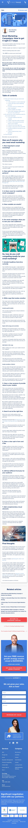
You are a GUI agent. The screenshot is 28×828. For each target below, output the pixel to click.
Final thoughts (8, 134)
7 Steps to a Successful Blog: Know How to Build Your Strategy (13, 598)
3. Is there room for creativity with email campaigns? (16, 107)
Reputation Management (7, 760)
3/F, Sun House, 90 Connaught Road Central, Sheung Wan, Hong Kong (9, 776)
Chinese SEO (5, 765)
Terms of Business (6, 821)
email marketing (10, 575)
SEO (3, 752)
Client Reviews (18, 760)
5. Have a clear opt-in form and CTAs (16, 126)
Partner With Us (5, 767)
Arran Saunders (13, 30)
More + (3, 770)
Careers (16, 757)
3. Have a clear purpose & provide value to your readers (16, 122)
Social (3, 757)
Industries (17, 755)
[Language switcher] (2, 2)
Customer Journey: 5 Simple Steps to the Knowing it (13, 607)
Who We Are (18, 752)
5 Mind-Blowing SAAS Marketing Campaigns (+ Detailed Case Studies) (12, 594)
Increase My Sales (14, 715)
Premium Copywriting (6, 762)
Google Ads (4, 755)
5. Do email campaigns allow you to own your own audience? (16, 112)
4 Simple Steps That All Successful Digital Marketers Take (13, 603)
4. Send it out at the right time (15, 125)
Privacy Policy (15, 821)
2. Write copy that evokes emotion (16, 120)
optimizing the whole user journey (13, 559)
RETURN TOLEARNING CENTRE (14, 619)
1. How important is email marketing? (16, 102)
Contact (16, 762)
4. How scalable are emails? (14, 109)
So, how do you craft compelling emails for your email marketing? (15, 115)
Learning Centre (18, 765)
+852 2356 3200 (6, 782)
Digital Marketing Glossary (18, 768)
